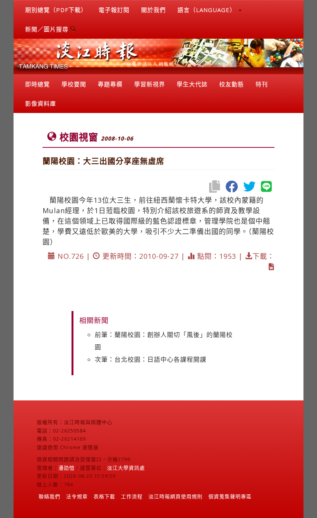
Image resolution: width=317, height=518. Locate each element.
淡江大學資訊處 (126, 467)
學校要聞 (73, 84)
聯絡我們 (49, 496)
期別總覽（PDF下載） (56, 10)
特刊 (262, 84)
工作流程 (132, 496)
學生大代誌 (192, 84)
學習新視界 (149, 84)
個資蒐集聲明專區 (230, 496)
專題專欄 (110, 84)
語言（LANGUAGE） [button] (207, 10)
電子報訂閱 (114, 10)
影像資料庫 (40, 103)
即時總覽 (37, 84)
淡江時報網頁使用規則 (175, 496)
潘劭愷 (66, 467)
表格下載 (104, 496)
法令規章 (77, 496)
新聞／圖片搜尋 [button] (47, 29)
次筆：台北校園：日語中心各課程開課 (150, 359)
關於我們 (153, 10)
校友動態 (231, 84)
